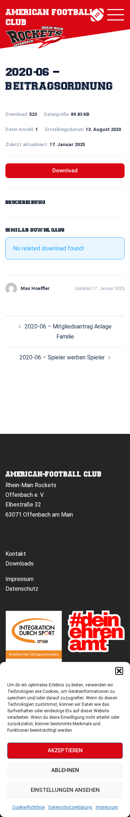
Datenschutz (21, 588)
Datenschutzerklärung (70, 807)
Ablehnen (65, 770)
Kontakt (15, 553)
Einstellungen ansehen (65, 790)
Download (65, 170)
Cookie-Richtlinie (28, 807)
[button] (119, 671)
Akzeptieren (65, 750)
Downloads (19, 563)
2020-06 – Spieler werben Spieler (62, 357)
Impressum (107, 807)
